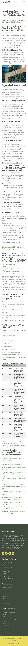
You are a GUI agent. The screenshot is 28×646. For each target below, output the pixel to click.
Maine (10, 20)
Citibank (5, 569)
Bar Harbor (18, 20)
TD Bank (5, 598)
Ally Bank (5, 592)
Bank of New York (8, 578)
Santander (6, 626)
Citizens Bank (6, 590)
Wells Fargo (6, 571)
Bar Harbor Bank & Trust (11, 22)
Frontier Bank (7, 628)
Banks (4, 20)
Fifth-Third (6, 621)
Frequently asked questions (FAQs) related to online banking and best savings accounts (13, 486)
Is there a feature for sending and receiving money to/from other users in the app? (13, 478)
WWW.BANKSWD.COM (13, 639)
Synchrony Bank (7, 587)
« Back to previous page (8, 357)
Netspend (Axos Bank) (9, 612)
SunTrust (5, 596)
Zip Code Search (18, 249)
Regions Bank (7, 623)
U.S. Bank (5, 574)
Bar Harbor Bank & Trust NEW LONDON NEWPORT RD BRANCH (14, 13)
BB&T (4, 617)
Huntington (6, 601)
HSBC (4, 614)
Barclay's (5, 594)
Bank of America (7, 567)
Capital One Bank (7, 562)
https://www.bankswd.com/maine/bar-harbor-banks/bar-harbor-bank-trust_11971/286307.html (12, 271)
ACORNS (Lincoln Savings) (10, 619)
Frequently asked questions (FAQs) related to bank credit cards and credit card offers (13, 492)
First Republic (6, 603)
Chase (4, 565)
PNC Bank (6, 576)
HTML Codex (17, 643)
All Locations (7, 247)
